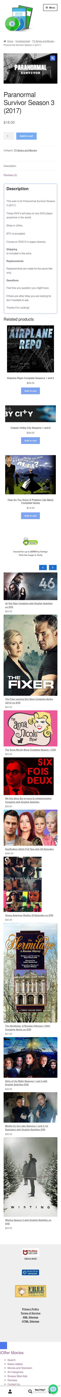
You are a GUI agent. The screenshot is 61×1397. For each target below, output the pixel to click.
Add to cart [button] (30, 391)
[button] (52, 58)
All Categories (15, 1372)
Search (30, 1391)
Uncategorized (22, 41)
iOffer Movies (12, 1352)
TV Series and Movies (43, 41)
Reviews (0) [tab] (10, 175)
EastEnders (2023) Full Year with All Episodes (29, 849)
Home (10, 41)
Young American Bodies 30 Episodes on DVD (29, 915)
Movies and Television (20, 1368)
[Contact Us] (53, 1389)
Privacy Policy (30, 1309)
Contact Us (14, 1384)
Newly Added (15, 1364)
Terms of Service (31, 1313)
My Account (10, 1391)
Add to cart (26, 136)
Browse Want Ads (17, 1376)
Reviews (12, 1380)
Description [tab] (10, 166)
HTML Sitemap (30, 1321)
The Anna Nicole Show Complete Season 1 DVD (30, 749)
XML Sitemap (30, 1317)
